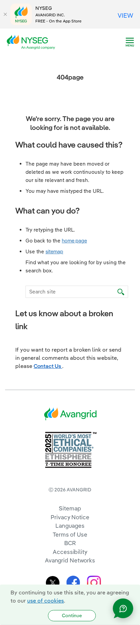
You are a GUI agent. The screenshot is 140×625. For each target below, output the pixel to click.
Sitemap (70, 508)
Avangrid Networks (70, 560)
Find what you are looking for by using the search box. (75, 266)
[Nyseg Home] (33, 41)
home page (74, 240)
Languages (70, 525)
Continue (72, 615)
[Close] (5, 14)
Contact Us (48, 365)
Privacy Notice (70, 517)
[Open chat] (123, 608)
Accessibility (70, 551)
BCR (70, 542)
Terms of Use (70, 534)
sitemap (54, 251)
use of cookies (45, 600)
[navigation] (130, 42)
